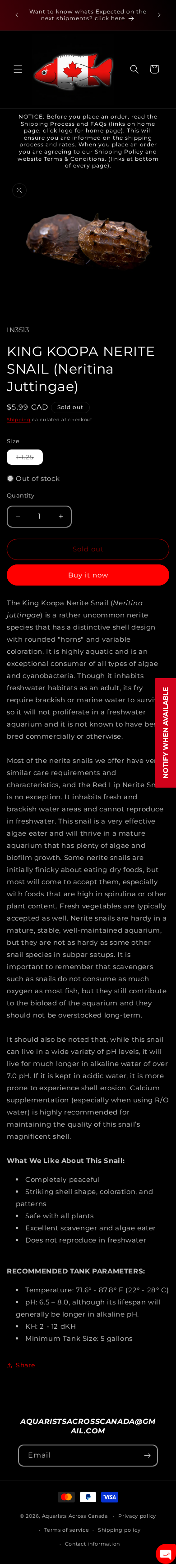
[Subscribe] (147, 1456)
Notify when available (165, 733)
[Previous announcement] (17, 15)
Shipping (19, 420)
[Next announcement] (159, 15)
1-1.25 (29, 459)
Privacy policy (137, 1516)
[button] (18, 69)
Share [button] (25, 1365)
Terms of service (66, 1530)
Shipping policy (119, 1530)
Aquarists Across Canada (75, 1516)
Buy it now (88, 575)
